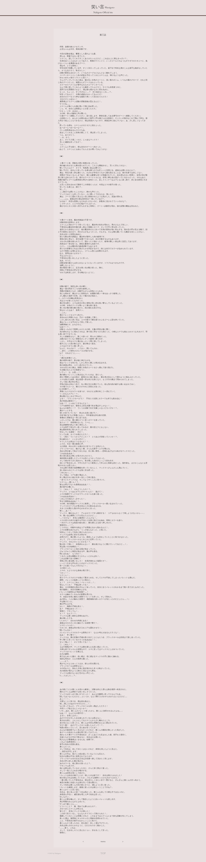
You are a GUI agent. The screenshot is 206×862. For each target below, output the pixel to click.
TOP (103, 853)
